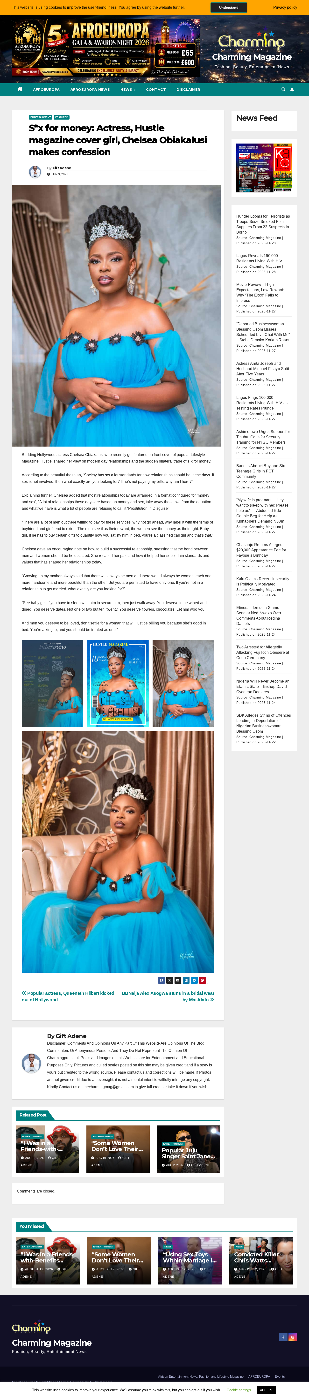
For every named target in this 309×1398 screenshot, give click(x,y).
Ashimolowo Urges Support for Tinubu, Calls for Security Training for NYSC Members (263, 437)
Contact (156, 89)
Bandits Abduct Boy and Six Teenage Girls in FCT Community (260, 471)
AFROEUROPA (46, 89)
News (126, 89)
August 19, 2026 (39, 1269)
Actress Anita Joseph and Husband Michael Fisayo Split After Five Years (262, 368)
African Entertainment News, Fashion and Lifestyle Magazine (201, 1376)
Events (280, 1376)
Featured (61, 117)
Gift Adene (62, 168)
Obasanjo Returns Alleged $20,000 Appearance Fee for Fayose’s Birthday (261, 550)
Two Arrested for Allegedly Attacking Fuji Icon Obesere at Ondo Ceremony (262, 652)
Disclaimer (188, 89)
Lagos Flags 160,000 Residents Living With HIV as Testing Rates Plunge (262, 402)
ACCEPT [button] (266, 1390)
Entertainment (40, 117)
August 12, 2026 (182, 1269)
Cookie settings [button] (239, 1390)
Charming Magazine (251, 57)
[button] (283, 89)
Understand (229, 7)
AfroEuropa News (90, 89)
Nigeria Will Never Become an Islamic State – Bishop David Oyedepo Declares (263, 686)
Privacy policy (285, 7)
